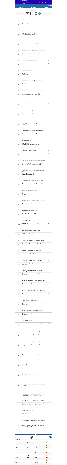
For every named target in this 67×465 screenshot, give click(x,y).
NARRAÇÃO (21, 7)
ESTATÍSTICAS (33, 7)
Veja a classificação (50, 5)
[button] (51, 3)
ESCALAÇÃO (46, 7)
